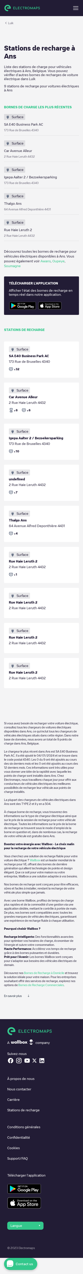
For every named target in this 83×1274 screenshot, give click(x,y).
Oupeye (58, 261)
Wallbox (35, 860)
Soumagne (12, 266)
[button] (76, 8)
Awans (45, 261)
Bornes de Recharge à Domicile (44, 972)
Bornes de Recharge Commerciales (41, 984)
